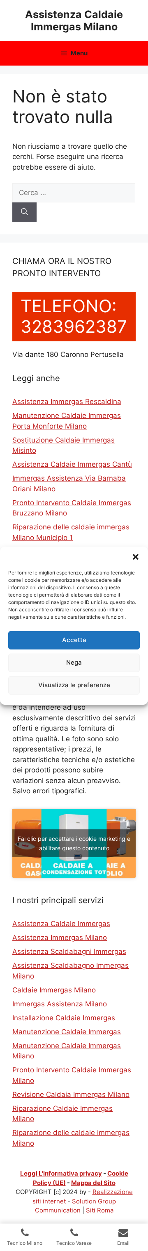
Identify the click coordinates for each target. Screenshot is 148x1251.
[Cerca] (24, 212)
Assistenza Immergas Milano (59, 937)
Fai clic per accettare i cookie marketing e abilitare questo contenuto (74, 843)
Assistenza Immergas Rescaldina (66, 401)
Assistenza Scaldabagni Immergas (69, 951)
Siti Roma (99, 1210)
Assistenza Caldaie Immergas (61, 924)
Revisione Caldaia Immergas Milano (71, 1094)
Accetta (74, 640)
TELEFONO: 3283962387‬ (74, 316)
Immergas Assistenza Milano (59, 1004)
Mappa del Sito (93, 1183)
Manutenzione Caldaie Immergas (66, 1032)
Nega (74, 662)
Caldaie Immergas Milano (54, 990)
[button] (136, 557)
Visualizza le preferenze (74, 685)
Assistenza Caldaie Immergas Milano (74, 20)
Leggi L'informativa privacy (61, 1173)
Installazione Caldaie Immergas (63, 1018)
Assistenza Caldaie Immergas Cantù (72, 464)
